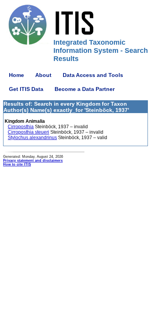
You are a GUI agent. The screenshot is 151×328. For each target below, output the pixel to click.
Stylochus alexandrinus (32, 137)
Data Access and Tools (93, 75)
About (43, 75)
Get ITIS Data (26, 89)
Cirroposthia (21, 126)
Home (16, 75)
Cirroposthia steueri (28, 132)
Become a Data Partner (85, 89)
